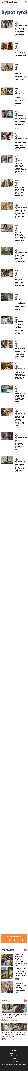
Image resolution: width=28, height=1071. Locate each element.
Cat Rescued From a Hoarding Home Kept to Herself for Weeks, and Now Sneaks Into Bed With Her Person (20, 54)
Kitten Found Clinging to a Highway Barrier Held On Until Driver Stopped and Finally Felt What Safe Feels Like (20, 445)
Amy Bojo (26, 25)
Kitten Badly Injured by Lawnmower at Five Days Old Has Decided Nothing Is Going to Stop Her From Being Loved (20, 236)
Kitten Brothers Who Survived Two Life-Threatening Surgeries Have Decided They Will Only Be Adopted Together (20, 420)
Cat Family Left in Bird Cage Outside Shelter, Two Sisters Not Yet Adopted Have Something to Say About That (20, 191)
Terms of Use (14, 1061)
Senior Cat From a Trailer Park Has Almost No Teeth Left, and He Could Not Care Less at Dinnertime (20, 99)
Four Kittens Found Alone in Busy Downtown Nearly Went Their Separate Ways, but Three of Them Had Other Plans (20, 76)
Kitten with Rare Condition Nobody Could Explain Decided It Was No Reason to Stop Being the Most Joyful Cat (13, 1034)
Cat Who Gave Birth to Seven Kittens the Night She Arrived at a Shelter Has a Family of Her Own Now (20, 213)
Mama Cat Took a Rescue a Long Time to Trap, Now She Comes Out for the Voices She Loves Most (20, 32)
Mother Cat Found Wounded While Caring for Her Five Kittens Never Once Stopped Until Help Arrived (20, 259)
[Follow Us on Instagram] (14, 940)
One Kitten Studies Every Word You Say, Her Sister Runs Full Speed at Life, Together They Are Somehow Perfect (20, 352)
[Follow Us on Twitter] (10, 940)
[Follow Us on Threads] (22, 940)
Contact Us (14, 1056)
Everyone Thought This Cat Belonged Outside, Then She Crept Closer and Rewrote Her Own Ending (20, 397)
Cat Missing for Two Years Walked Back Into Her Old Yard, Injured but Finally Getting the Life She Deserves (20, 305)
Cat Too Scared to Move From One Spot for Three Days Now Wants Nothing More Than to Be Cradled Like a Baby (20, 144)
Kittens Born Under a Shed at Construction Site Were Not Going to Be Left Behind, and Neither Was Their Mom (20, 122)
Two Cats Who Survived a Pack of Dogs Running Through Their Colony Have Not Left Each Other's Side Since (20, 168)
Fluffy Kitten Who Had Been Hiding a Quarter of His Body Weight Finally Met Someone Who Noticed (20, 468)
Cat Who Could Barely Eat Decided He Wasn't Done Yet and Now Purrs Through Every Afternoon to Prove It (21, 959)
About (14, 1050)
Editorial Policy (14, 1053)
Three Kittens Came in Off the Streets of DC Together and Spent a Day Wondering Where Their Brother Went (13, 1015)
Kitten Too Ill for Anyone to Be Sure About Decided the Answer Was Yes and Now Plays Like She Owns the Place (20, 374)
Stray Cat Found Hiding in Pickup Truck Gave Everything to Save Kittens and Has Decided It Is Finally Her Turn (20, 329)
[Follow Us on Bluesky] (18, 940)
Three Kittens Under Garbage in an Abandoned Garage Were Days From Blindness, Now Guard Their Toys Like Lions (20, 282)
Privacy (14, 1059)
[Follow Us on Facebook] (6, 940)
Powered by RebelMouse (24, 3)
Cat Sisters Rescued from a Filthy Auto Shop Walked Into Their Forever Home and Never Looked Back (20, 972)
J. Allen (19, 48)
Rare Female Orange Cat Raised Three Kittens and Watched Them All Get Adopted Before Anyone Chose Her (20, 986)
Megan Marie (21, 25)
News (16, 21)
